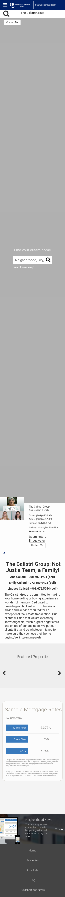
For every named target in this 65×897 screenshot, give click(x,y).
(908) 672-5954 (44, 515)
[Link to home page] (21, 5)
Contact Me (12, 22)
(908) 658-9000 (44, 519)
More (58, 829)
